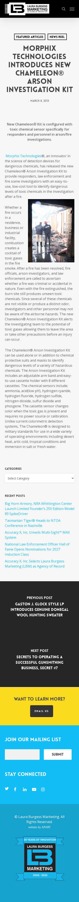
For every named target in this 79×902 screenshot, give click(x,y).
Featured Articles (29, 37)
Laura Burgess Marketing (38, 816)
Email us (42, 711)
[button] (72, 9)
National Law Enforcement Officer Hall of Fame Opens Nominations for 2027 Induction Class (37, 549)
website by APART (39, 827)
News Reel (57, 37)
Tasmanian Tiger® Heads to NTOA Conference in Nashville (32, 523)
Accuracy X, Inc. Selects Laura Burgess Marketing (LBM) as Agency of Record (34, 564)
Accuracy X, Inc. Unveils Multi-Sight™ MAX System (37, 535)
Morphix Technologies (24, 156)
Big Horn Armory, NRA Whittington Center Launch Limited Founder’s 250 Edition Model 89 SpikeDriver (39, 508)
